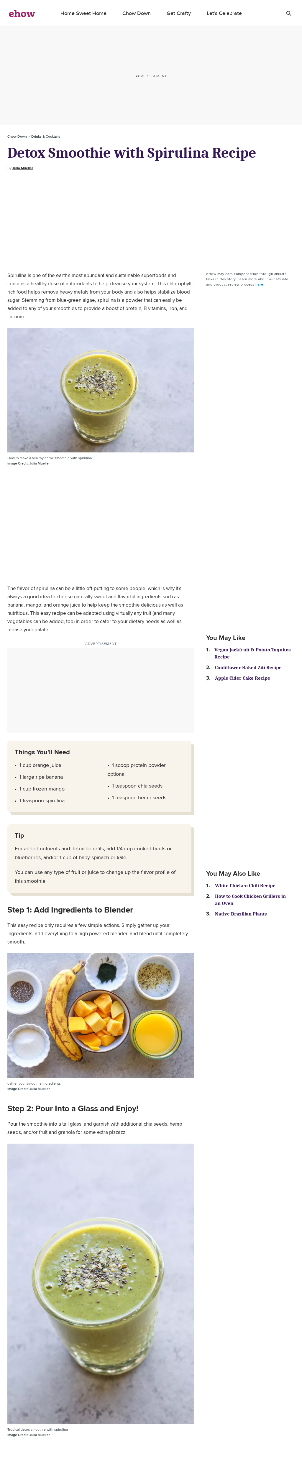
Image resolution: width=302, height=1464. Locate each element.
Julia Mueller (22, 168)
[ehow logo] (22, 13)
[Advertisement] (151, 221)
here (259, 284)
